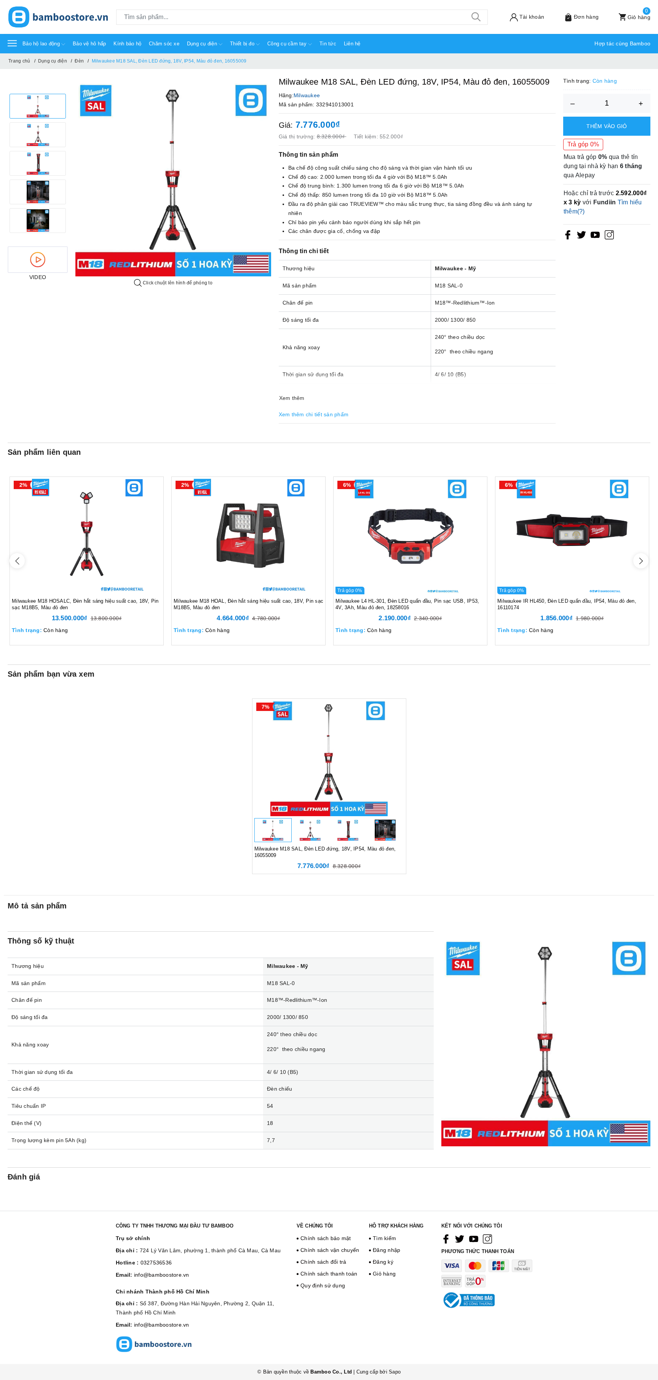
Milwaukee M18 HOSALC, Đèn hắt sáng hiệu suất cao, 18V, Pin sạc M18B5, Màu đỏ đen (85, 604)
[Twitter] (581, 234)
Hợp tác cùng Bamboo (622, 43)
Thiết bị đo (243, 44)
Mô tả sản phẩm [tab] (37, 906)
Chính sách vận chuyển (329, 1250)
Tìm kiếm (384, 1238)
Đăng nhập (386, 1250)
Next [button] (640, 560)
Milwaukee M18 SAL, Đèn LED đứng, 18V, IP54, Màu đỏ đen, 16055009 (325, 852)
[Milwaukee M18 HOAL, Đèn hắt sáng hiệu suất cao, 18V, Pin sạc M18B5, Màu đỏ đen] (248, 535)
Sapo (395, 1372)
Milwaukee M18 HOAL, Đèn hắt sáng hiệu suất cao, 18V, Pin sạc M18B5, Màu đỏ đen (248, 604)
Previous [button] (17, 560)
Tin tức (327, 44)
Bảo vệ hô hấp (89, 44)
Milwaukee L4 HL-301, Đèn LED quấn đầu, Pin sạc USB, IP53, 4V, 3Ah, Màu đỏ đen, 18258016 (407, 604)
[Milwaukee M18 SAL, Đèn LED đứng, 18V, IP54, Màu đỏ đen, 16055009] (329, 757)
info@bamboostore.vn (161, 1275)
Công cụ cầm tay (287, 44)
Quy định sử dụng (322, 1285)
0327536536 (156, 1263)
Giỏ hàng (384, 1274)
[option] (38, 106)
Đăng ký (383, 1262)
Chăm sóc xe (164, 44)
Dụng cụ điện (203, 44)
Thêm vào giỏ (606, 126)
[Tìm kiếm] (476, 17)
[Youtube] (595, 234)
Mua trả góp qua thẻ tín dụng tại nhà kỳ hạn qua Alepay (603, 165)
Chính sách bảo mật (325, 1238)
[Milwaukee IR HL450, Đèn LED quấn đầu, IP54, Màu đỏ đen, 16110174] (572, 535)
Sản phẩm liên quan (44, 452)
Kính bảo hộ (127, 44)
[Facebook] (567, 234)
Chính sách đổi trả (323, 1262)
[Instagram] (609, 234)
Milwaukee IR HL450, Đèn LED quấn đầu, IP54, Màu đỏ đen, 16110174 (566, 604)
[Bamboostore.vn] (58, 17)
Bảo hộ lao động (41, 44)
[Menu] (12, 42)
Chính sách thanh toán (328, 1274)
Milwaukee (307, 95)
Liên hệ (352, 44)
